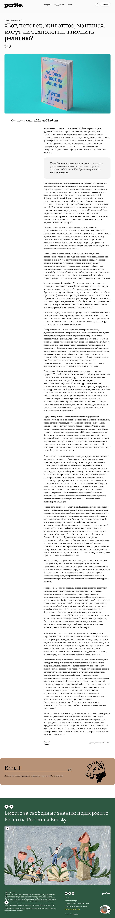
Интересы (47, 4)
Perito (6, 20)
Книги (23, 20)
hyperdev (75, 914)
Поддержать (59, 4)
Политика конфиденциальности (77, 904)
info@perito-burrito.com (47, 905)
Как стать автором (71, 901)
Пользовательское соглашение (76, 906)
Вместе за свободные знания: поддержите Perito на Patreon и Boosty (56, 817)
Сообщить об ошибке (72, 909)
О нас (69, 4)
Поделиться (7, 895)
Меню (105, 4)
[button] (6, 807)
